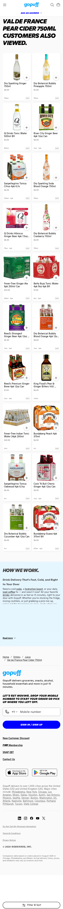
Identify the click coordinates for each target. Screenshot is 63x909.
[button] (58, 5)
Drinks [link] (16, 657)
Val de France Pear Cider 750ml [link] (24, 660)
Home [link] (6, 657)
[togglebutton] (31, 905)
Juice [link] (28, 657)
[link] (31, 5)
